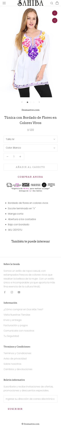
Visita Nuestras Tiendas (17, 314)
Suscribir (15, 409)
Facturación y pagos (16, 325)
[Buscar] (51, 3)
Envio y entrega (12, 320)
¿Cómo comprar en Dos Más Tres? (23, 309)
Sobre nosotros (12, 364)
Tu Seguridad (11, 336)
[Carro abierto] (57, 2)
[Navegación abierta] (4, 3)
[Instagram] (12, 292)
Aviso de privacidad (15, 358)
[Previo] (21, 102)
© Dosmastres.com (30, 424)
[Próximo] (39, 102)
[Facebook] (5, 292)
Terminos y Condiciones (17, 353)
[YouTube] (19, 292)
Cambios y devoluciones (18, 369)
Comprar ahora (30, 177)
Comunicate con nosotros (19, 330)
